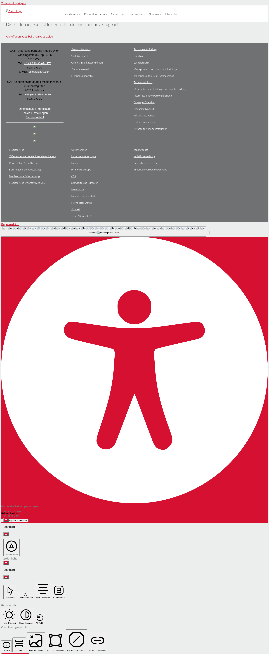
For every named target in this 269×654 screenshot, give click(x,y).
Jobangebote (141, 149)
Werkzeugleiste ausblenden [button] (14, 520)
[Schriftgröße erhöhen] (6, 520)
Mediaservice (16, 149)
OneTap (26, 513)
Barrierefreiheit (35, 117)
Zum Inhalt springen (13, 3)
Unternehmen (79, 149)
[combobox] (103, 232)
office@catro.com (39, 71)
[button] (184, 13)
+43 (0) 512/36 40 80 (38, 94)
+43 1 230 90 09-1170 (37, 63)
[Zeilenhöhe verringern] (6, 577)
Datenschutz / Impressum (35, 108)
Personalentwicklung (145, 49)
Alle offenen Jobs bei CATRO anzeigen (30, 36)
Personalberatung (81, 49)
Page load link (10, 224)
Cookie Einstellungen (34, 113)
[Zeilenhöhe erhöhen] (6, 563)
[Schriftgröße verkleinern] (6, 534)
